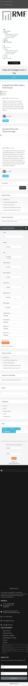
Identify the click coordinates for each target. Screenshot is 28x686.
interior (7, 431)
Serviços (6, 32)
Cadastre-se (14, 462)
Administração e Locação (11, 34)
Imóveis (5, 39)
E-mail (2, 671)
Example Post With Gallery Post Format (12, 207)
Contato (6, 40)
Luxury (12, 148)
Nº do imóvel (6, 319)
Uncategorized (6, 416)
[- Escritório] (14, 258)
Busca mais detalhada (8, 346)
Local (4, 232)
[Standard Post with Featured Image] (14, 139)
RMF (10, 116)
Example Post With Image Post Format (11, 210)
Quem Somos (7, 31)
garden (18, 428)
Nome (2, 664)
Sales (4, 413)
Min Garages (6, 303)
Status (4, 242)
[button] (14, 44)
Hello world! (6, 199)
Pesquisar (5, 183)
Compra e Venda (9, 37)
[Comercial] (14, 256)
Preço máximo (6, 272)
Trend (14, 431)
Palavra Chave (6, 313)
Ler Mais (5, 120)
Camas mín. (6, 282)
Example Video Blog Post (9, 204)
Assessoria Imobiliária (10, 36)
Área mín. (6, 326)
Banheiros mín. (6, 293)
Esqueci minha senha (14, 463)
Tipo (4, 252)
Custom (12, 429)
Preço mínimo (6, 262)
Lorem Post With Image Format (10, 202)
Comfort (5, 406)
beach (5, 429)
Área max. (6, 332)
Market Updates (15, 98)
